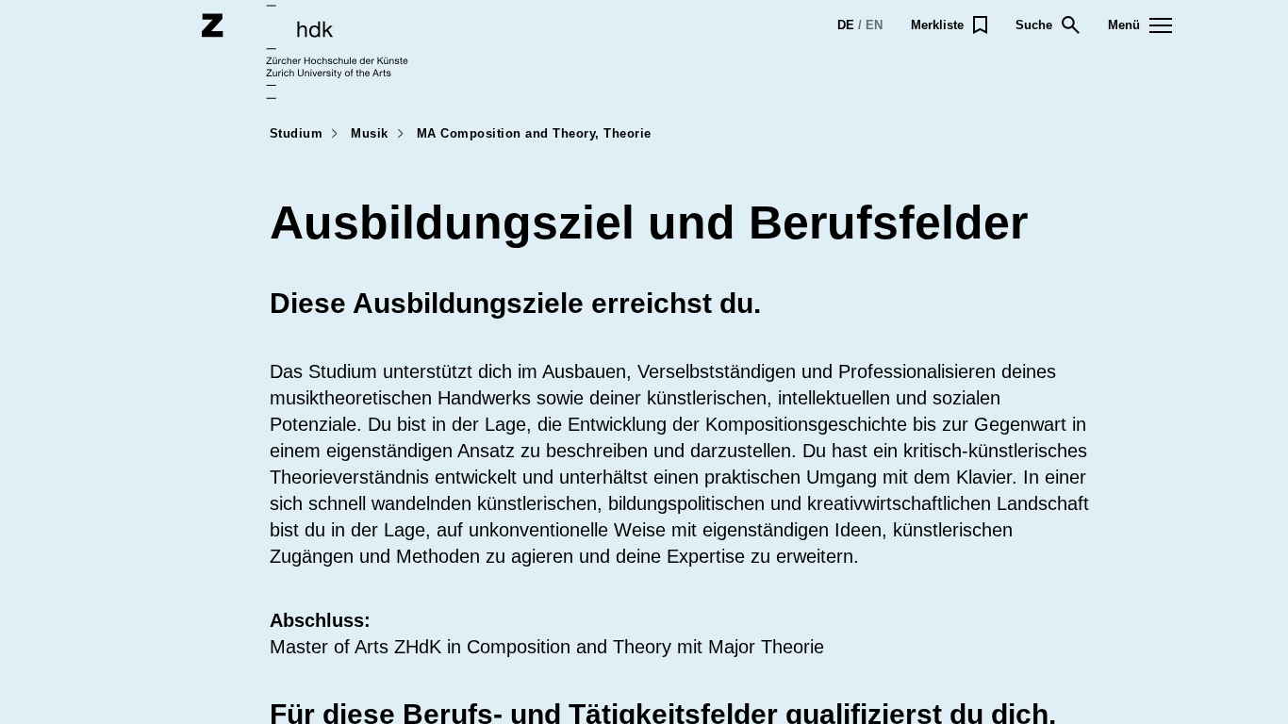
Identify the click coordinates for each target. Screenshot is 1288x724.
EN (874, 25)
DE (845, 25)
